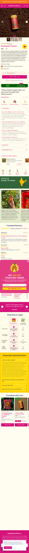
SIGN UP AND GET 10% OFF (14, 288)
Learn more (8, 547)
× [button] (25, 541)
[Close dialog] (28, 261)
